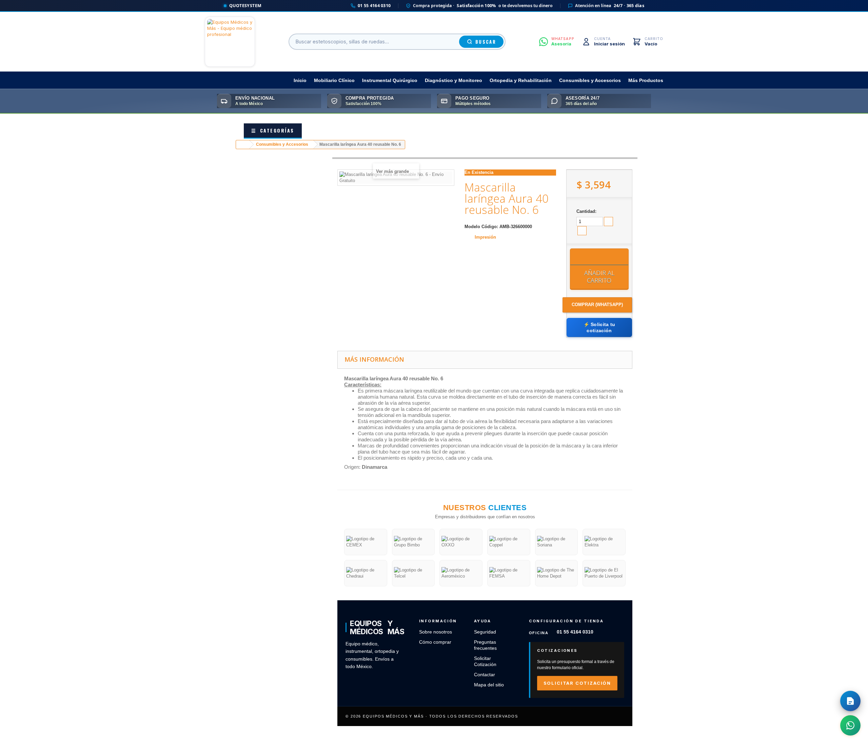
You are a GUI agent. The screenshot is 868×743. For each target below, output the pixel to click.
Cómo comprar (435, 642)
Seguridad (485, 632)
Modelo (472, 226)
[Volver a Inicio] (242, 144)
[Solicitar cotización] (850, 701)
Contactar (484, 674)
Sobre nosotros (435, 632)
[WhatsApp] (850, 725)
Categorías (272, 130)
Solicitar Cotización (577, 683)
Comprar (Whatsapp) (597, 304)
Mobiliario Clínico (334, 80)
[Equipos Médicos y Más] (230, 42)
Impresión (485, 237)
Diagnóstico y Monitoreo (453, 80)
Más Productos (645, 80)
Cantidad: (586, 211)
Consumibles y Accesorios (590, 80)
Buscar (485, 41)
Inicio (300, 80)
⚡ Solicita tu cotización (599, 327)
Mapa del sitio (489, 684)
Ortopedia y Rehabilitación (521, 80)
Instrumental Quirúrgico (389, 80)
